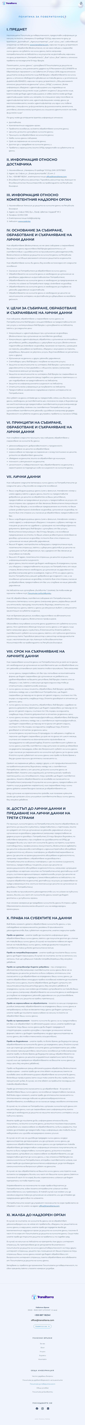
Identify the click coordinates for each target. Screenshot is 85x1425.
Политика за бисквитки (39, 593)
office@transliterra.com (42, 1320)
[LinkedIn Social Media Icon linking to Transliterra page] (48, 1408)
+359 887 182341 (42, 1315)
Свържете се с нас (41, 1326)
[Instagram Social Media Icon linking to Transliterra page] (42, 1408)
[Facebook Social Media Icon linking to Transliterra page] (37, 1408)
